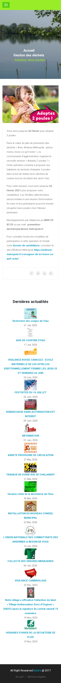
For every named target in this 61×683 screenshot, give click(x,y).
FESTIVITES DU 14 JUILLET (30, 392)
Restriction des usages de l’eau (31, 320)
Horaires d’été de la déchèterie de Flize (30, 494)
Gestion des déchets (29, 55)
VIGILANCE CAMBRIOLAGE (30, 580)
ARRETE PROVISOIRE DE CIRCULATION (30, 455)
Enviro (37, 670)
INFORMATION (30, 435)
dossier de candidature (26, 245)
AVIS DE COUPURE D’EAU (30, 340)
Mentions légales (37, 676)
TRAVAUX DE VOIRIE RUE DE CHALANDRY (30, 474)
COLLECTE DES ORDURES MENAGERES (30, 561)
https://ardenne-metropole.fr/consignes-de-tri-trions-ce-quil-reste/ (30, 254)
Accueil (28, 50)
